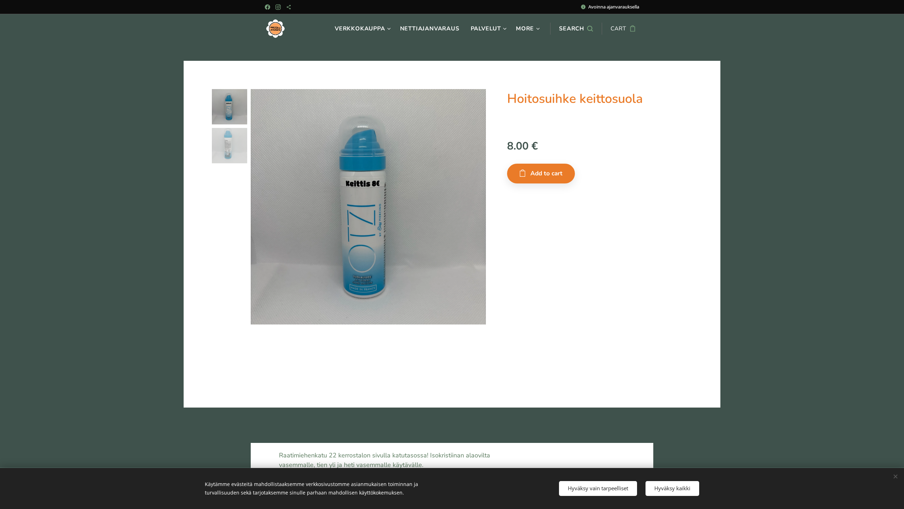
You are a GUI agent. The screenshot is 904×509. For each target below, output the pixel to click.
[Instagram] (278, 7)
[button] (576, 28)
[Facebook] (267, 7)
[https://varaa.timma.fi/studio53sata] (288, 7)
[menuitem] (363, 28)
